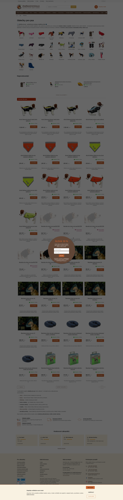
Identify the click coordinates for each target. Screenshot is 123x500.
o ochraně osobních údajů (61, 259)
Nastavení (90, 487)
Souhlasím (91, 496)
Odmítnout (91, 492)
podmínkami (66, 258)
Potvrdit (61, 255)
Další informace (30, 494)
